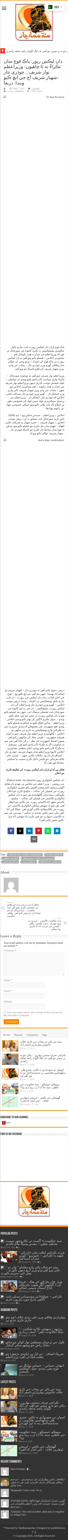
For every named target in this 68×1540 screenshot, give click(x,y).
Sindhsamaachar (26, 1528)
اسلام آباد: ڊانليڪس (10, 858)
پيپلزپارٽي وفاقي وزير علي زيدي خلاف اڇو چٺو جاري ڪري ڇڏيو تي (35, 1318)
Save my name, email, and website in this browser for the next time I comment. (33, 1014)
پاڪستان (36, 88)
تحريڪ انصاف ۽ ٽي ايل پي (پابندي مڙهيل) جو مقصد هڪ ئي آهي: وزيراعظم (35, 1355)
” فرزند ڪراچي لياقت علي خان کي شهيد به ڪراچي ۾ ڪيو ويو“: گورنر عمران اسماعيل (42, 1255)
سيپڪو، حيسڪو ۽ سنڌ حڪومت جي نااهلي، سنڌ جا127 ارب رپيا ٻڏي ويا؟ (39, 1086)
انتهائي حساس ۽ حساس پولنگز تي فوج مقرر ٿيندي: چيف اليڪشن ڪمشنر (41, 1368)
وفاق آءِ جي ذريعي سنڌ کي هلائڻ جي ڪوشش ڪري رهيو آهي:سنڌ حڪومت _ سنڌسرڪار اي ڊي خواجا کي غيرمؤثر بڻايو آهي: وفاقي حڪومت (24, 909)
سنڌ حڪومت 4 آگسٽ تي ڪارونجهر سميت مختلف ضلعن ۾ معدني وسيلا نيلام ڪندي (34, 1242)
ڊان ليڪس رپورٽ (29, 862)
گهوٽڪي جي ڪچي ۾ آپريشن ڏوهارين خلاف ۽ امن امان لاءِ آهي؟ (40, 1099)
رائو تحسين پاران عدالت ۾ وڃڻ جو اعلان (38, 858)
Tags (44, 1034)
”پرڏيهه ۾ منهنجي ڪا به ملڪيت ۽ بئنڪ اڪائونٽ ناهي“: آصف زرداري (41, 1330)
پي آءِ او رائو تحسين (10, 862)
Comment (10, 950)
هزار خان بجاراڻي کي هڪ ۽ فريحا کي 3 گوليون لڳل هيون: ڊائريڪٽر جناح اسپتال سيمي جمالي (40, 1284)
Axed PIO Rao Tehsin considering (25, 855)
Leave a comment (15, 91)
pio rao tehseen (54, 855)
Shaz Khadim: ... (21, 1469)
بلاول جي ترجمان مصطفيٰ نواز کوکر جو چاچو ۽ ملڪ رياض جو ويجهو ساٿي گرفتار (35, 1343)
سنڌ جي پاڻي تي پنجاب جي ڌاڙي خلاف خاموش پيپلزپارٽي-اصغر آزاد (41, 1043)
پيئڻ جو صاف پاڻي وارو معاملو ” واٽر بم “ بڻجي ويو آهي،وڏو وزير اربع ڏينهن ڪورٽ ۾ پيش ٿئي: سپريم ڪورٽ (30, 1270)
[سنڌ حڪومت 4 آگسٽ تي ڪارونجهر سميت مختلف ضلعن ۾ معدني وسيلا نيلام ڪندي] (2, 1241)
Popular (18, 1034)
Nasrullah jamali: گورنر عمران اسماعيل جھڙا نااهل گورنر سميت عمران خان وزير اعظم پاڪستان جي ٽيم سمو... (38, 1503)
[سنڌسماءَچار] (34, 22)
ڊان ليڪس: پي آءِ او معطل (50, 862)
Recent (6, 1034)
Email (8, 991)
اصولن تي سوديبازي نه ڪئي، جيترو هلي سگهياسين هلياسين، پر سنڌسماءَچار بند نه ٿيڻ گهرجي (42, 1072)
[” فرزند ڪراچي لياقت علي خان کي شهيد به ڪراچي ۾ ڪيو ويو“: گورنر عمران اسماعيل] (9, 1256)
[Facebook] (32, 1532)
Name (8, 980)
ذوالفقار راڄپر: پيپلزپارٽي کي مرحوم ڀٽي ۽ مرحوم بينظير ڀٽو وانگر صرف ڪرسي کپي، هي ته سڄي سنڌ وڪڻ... (38, 1482)
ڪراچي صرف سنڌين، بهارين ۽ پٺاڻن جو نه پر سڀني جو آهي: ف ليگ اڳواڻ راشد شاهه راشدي (43, 1058)
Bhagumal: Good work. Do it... (27, 1490)
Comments (32, 1034)
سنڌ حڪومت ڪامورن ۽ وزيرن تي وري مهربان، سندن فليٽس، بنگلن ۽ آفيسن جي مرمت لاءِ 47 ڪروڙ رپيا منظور (44, 923)
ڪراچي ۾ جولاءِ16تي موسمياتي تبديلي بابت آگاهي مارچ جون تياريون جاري (34, 1298)
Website (8, 1001)
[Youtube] (35, 1532)
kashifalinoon (58, 1528)
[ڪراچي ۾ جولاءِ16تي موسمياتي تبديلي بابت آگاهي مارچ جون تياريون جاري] (2, 1296)
